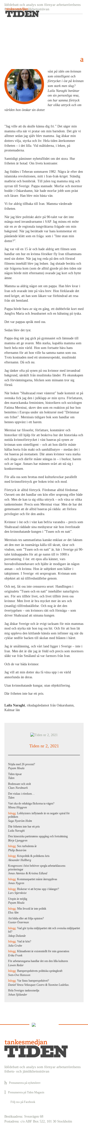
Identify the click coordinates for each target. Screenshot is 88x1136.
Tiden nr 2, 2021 (44, 745)
